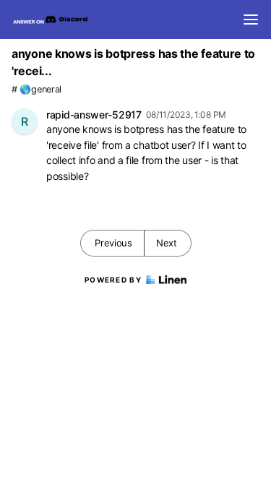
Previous (113, 243)
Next (166, 243)
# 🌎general (36, 89)
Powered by (113, 279)
